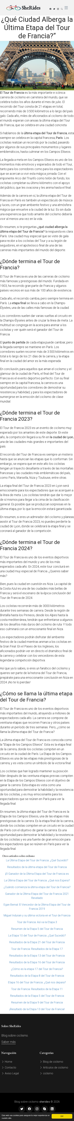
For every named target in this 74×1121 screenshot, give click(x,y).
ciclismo (47, 1073)
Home (8, 1061)
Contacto (10, 1067)
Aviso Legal (11, 1073)
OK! (62, 1116)
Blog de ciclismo (52, 1061)
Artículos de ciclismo (55, 1067)
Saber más (8, 1042)
